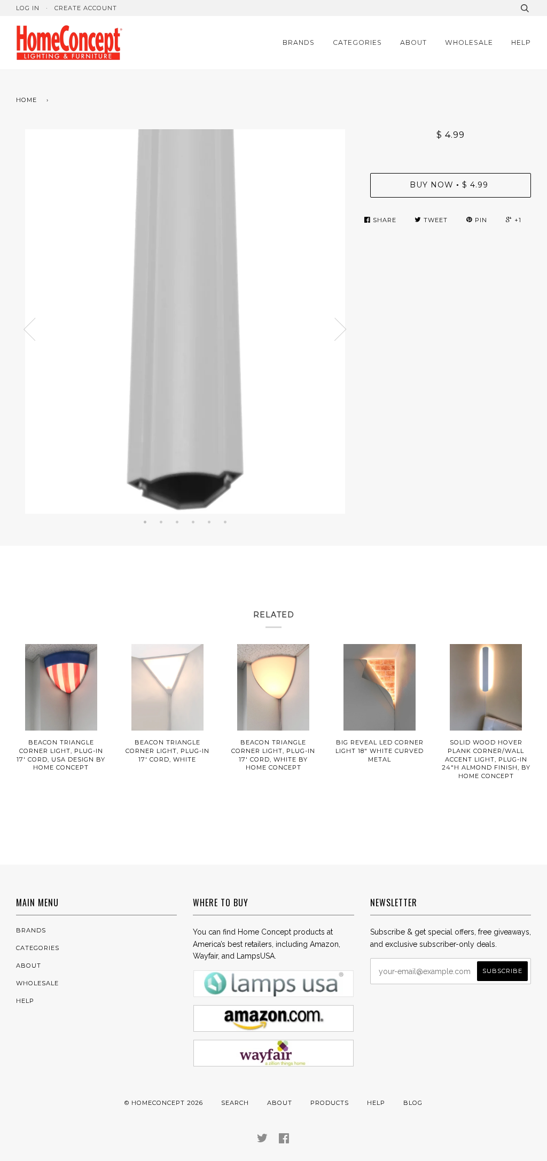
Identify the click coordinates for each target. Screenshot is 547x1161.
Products (329, 1103)
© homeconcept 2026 (163, 1103)
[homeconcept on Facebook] (284, 1140)
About (413, 42)
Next (341, 329)
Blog (413, 1103)
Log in (28, 8)
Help (521, 42)
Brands (299, 42)
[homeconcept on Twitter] (262, 1140)
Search (235, 1103)
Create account (85, 8)
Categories (357, 42)
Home (26, 100)
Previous (29, 329)
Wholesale (469, 42)
